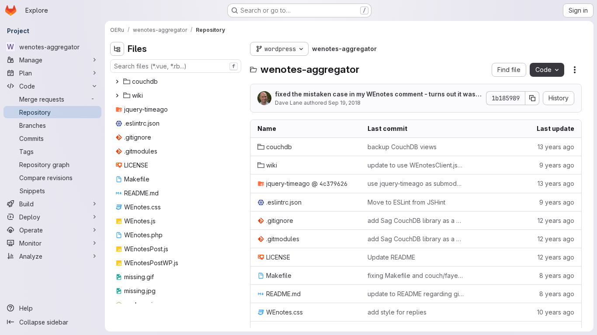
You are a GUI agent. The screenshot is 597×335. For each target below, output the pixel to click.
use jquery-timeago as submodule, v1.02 (416, 183)
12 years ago (556, 220)
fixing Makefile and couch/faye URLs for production (416, 275)
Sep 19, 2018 (344, 102)
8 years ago (556, 275)
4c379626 (333, 184)
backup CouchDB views (402, 146)
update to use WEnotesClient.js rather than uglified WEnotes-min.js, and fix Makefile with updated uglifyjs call (416, 165)
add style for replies (397, 312)
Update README (391, 257)
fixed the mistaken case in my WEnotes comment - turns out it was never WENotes (378, 94)
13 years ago (556, 146)
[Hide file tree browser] (117, 49)
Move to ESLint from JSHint (406, 202)
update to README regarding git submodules (416, 293)
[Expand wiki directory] (117, 95)
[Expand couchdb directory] (117, 81)
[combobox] (175, 66)
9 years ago (556, 165)
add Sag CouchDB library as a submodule (416, 220)
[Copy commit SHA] (532, 98)
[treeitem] (176, 82)
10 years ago (555, 312)
